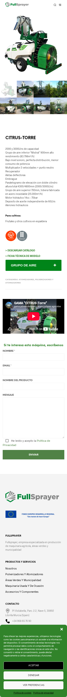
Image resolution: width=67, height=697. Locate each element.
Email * (7, 366)
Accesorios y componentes (21, 591)
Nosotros (11, 568)
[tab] (33, 265)
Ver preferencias (33, 685)
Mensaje (8, 395)
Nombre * (9, 351)
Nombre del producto (18, 380)
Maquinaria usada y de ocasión (24, 585)
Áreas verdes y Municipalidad (23, 580)
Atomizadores (26, 280)
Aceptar (33, 665)
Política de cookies (22, 692)
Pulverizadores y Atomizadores (24, 574)
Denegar (33, 675)
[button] (61, 629)
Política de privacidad (43, 692)
